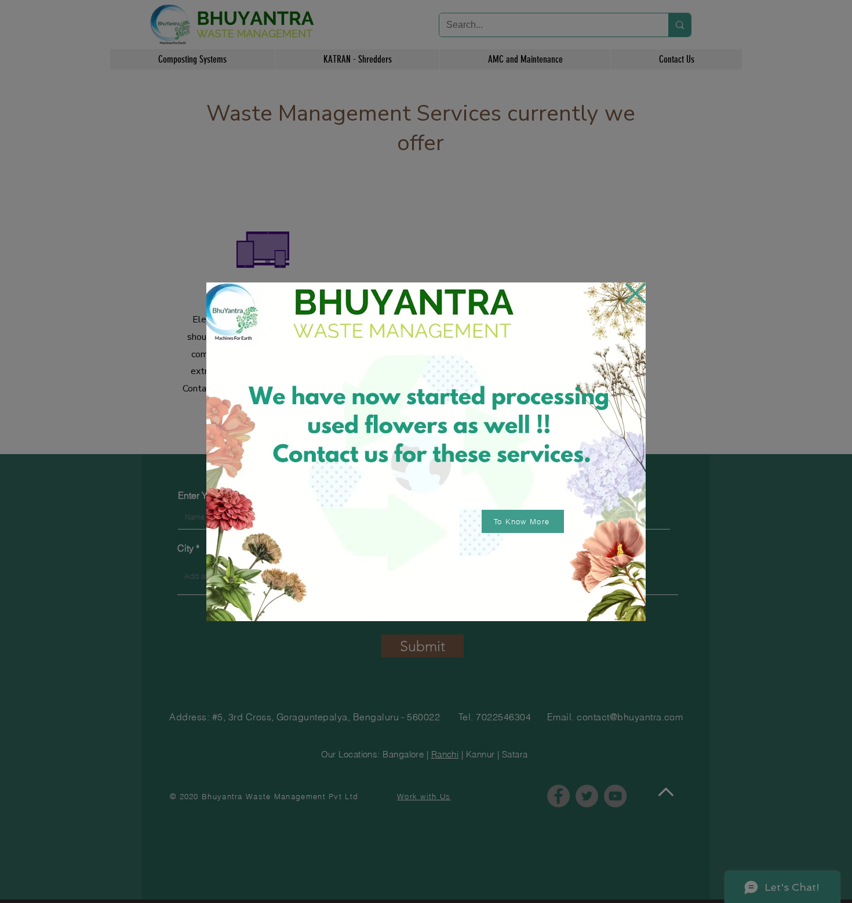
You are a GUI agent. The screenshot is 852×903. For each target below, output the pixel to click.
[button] (635, 293)
